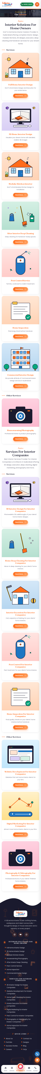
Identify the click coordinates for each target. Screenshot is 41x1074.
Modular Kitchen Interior (15, 955)
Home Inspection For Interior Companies (17, 1026)
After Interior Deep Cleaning (17, 962)
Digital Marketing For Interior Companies (17, 1010)
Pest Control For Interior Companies (20, 1016)
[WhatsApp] (26, 934)
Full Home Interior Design (16, 948)
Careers (9, 1049)
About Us (9, 1039)
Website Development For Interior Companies (19, 992)
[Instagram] (14, 934)
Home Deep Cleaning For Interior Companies (19, 998)
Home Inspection (13, 969)
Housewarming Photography (17, 959)
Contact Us (27, 1039)
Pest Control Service (14, 966)
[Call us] (37, 1053)
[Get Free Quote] (37, 1060)
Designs (26, 1042)
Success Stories (12, 1046)
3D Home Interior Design (16, 951)
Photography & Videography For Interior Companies (19, 1020)
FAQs (25, 1049)
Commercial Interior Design (17, 973)
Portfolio (9, 1042)
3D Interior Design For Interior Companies (17, 986)
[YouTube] (20, 934)
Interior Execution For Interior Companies (17, 1004)
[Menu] (37, 4)
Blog (24, 1046)
